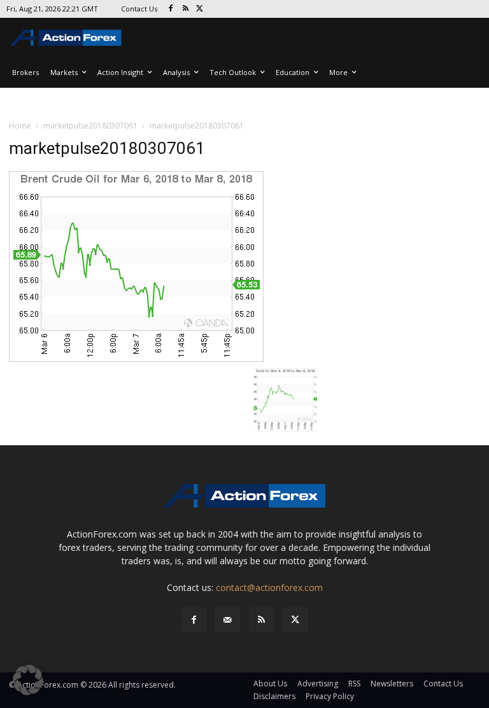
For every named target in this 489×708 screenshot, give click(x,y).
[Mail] (227, 619)
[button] (28, 680)
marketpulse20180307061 (90, 125)
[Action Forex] (65, 37)
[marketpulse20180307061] (136, 265)
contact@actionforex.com (269, 587)
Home (20, 125)
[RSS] (185, 9)
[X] (200, 9)
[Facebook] (171, 9)
